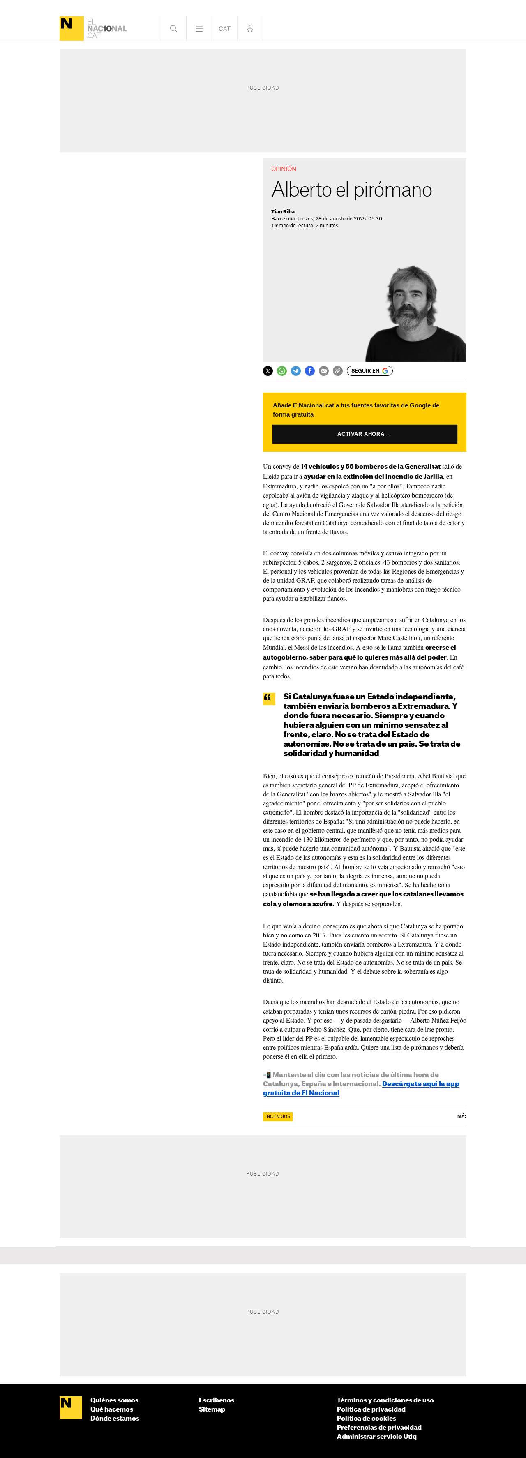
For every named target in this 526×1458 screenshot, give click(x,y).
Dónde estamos (114, 1419)
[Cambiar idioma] (224, 28)
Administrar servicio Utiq (377, 1437)
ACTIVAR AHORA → (365, 434)
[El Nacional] (72, 28)
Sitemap (212, 1410)
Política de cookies (366, 1419)
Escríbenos (216, 1401)
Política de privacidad (371, 1410)
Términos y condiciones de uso (385, 1401)
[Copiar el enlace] (338, 371)
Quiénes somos (114, 1401)
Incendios (277, 1117)
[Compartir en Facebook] (310, 371)
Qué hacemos (111, 1410)
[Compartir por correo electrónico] (324, 371)
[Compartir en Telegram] (296, 371)
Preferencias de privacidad (379, 1428)
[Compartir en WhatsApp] (282, 371)
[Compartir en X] (268, 371)
